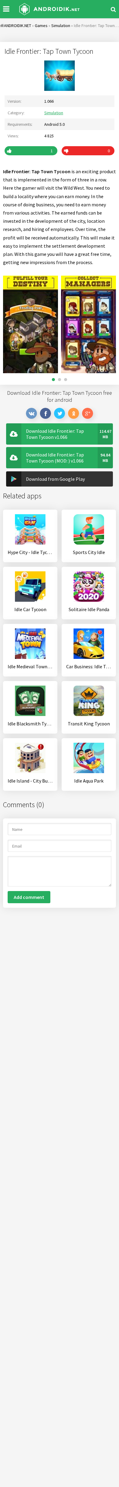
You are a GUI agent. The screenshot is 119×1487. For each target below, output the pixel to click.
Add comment (29, 897)
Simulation (53, 112)
